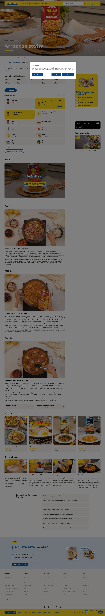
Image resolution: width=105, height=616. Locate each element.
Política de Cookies (47, 70)
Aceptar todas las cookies (68, 74)
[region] (53, 70)
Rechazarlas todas (56, 74)
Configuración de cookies (38, 74)
